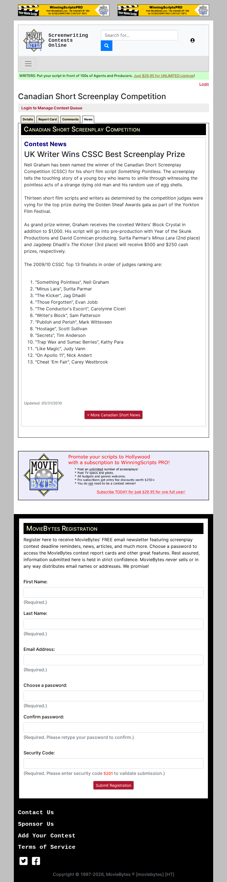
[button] (193, 40)
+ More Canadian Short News (113, 414)
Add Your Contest (47, 836)
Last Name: (35, 613)
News (88, 119)
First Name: (36, 581)
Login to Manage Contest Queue (51, 107)
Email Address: (39, 649)
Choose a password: (45, 685)
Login (204, 84)
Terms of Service (47, 847)
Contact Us (36, 812)
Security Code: (39, 752)
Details (28, 119)
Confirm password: (44, 716)
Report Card (47, 119)
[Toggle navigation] (28, 63)
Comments (70, 119)
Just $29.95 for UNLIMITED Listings (164, 76)
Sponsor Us (36, 824)
